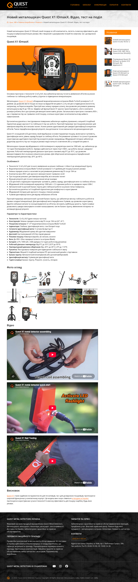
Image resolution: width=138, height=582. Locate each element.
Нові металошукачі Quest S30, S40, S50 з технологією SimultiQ (121, 51)
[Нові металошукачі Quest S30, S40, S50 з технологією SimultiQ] (108, 51)
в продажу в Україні (80, 498)
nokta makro (79, 578)
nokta (96, 578)
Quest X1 (10, 496)
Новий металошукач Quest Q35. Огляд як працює (121, 84)
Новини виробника (26, 22)
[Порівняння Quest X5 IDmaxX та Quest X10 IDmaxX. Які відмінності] (108, 62)
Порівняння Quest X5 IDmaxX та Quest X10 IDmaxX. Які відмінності (122, 62)
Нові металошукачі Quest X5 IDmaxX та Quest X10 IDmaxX (121, 73)
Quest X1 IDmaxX (26, 101)
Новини (39, 22)
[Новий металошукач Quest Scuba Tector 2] (108, 40)
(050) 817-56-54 (79, 538)
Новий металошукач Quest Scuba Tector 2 (121, 40)
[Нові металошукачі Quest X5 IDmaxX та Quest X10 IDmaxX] (108, 73)
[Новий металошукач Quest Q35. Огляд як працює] (108, 83)
